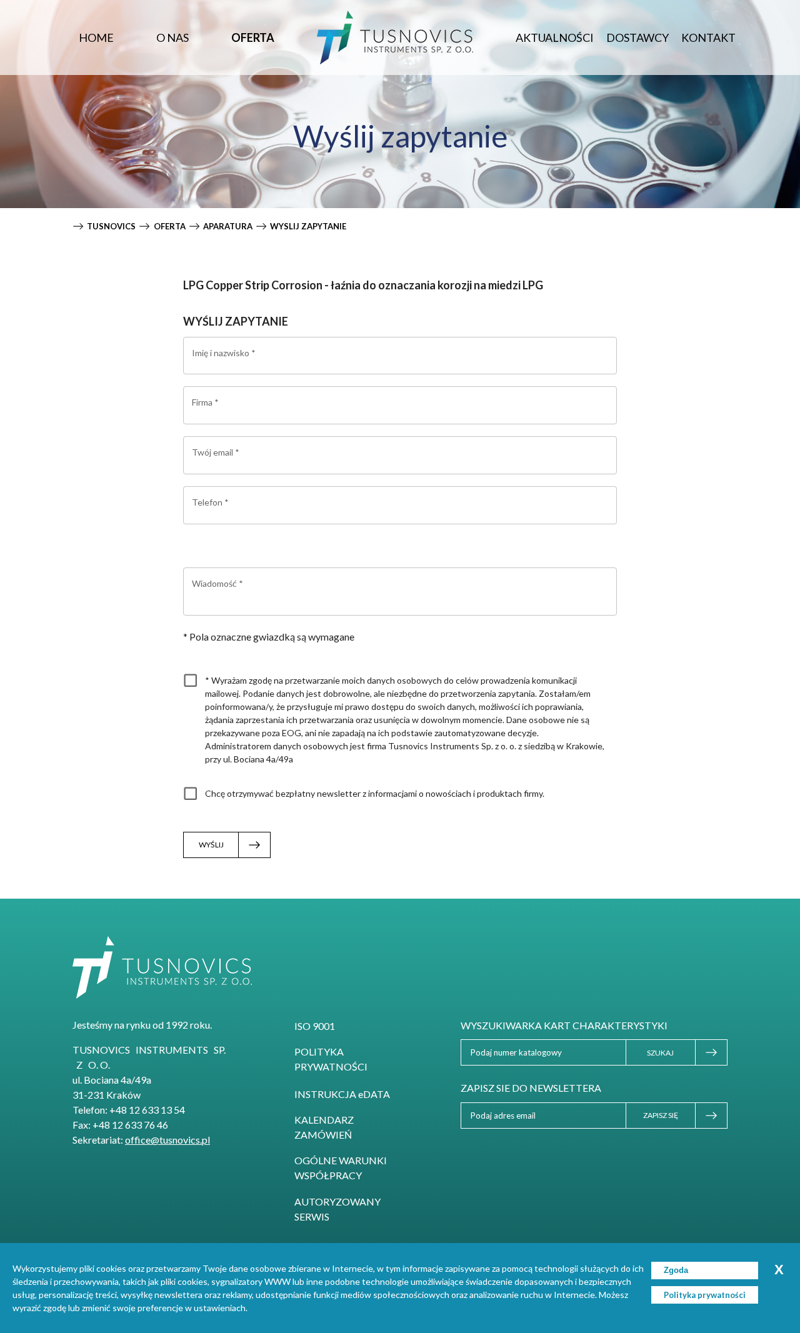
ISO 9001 (314, 1026)
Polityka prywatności (331, 1059)
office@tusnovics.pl (167, 1140)
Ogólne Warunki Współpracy (340, 1167)
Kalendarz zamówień (324, 1127)
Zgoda (676, 1270)
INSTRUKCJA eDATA (342, 1094)
